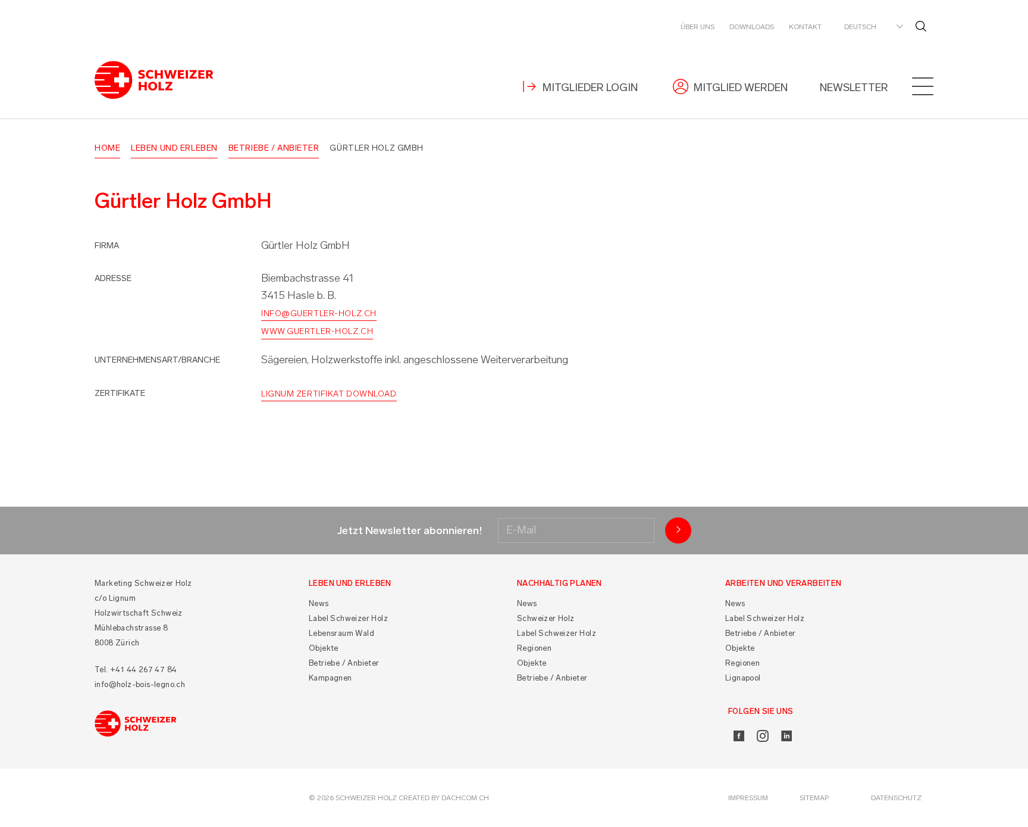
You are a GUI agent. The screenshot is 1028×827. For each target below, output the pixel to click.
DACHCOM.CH (465, 798)
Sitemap (814, 798)
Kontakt (805, 27)
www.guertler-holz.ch (317, 331)
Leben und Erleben (174, 148)
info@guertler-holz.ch (319, 313)
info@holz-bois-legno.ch (140, 684)
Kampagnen (330, 677)
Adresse (113, 278)
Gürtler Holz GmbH (377, 148)
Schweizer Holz (546, 618)
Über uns (697, 27)
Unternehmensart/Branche (157, 360)
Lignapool (743, 677)
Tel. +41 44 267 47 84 (136, 669)
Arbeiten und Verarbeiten (783, 583)
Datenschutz (896, 798)
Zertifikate (120, 393)
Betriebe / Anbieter (273, 148)
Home (107, 148)
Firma (107, 246)
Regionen (534, 648)
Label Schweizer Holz (348, 618)
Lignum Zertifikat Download (329, 394)
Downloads (751, 27)
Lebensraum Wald (341, 633)
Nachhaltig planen (559, 583)
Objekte (324, 648)
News (319, 603)
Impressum (748, 798)
